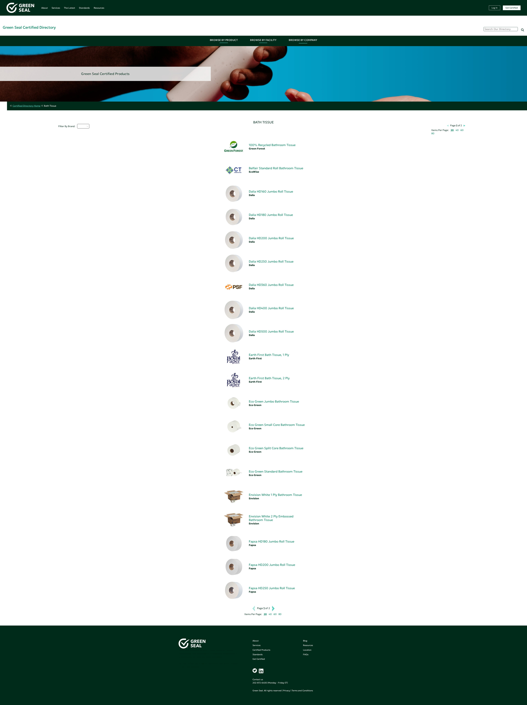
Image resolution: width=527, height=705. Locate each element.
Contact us (258, 679)
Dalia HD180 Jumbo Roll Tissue (271, 215)
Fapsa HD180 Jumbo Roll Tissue (271, 541)
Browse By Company (303, 40)
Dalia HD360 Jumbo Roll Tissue (271, 285)
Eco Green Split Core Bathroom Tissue (276, 448)
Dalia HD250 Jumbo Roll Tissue (271, 261)
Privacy (286, 690)
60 (461, 130)
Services (56, 7)
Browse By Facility (263, 40)
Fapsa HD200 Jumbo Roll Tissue (272, 565)
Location (307, 650)
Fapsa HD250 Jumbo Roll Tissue (272, 588)
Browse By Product (224, 40)
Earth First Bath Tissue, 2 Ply (269, 378)
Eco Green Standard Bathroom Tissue (275, 471)
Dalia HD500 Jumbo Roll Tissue (271, 331)
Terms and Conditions (302, 690)
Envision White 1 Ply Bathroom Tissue (275, 495)
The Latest (69, 7)
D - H (81, 126)
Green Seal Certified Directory (29, 27)
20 (452, 130)
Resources (99, 7)
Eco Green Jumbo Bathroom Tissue (274, 401)
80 (432, 133)
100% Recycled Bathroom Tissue (272, 145)
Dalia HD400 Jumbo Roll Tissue (271, 308)
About (44, 7)
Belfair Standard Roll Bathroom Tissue (276, 168)
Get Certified (511, 7)
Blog (305, 640)
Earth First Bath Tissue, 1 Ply (269, 355)
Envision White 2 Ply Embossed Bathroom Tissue (271, 518)
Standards (84, 7)
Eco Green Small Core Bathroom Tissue (277, 425)
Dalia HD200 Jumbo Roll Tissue (271, 238)
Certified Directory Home (26, 105)
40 (457, 130)
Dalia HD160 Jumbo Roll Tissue (271, 191)
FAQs (305, 654)
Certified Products (261, 650)
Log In (494, 7)
